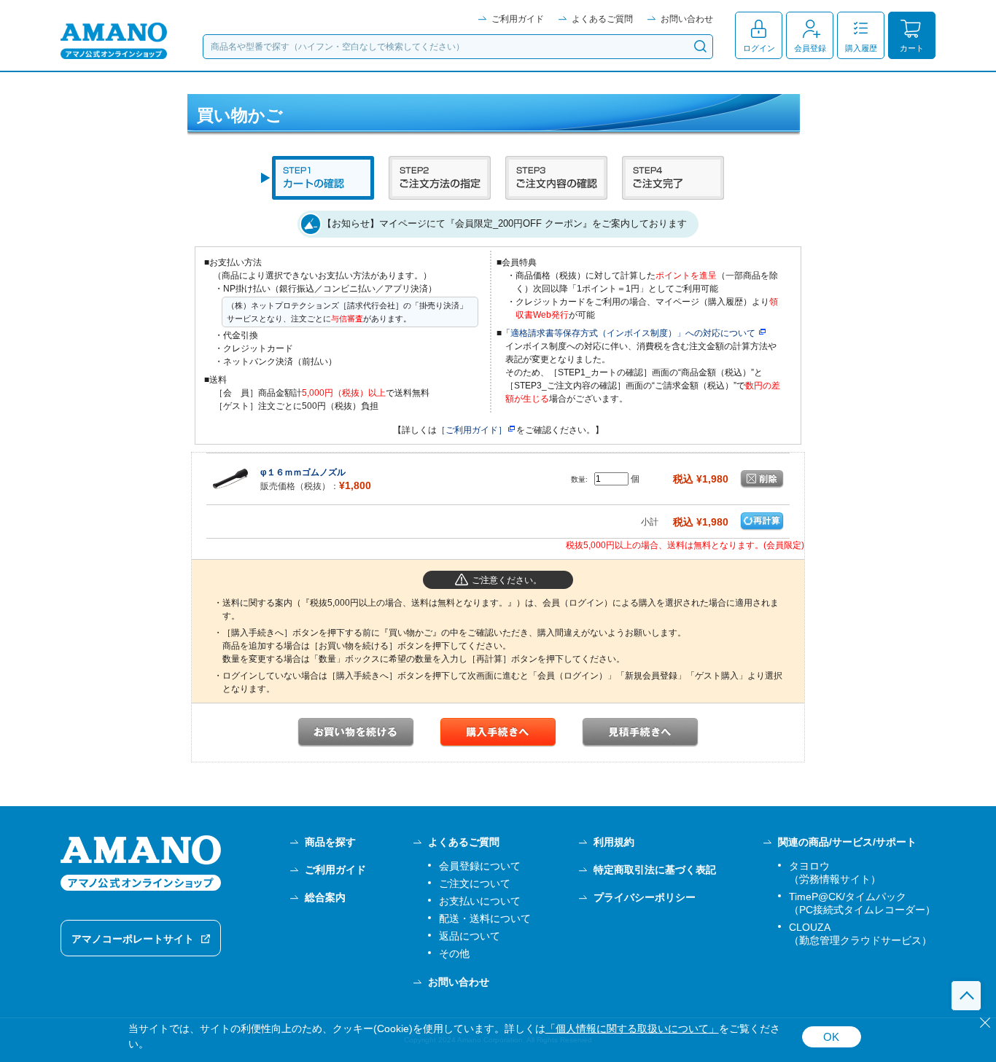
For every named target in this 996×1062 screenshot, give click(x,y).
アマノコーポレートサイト (132, 939)
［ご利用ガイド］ (472, 430)
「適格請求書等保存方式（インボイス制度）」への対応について (628, 333)
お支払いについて (480, 901)
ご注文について (474, 883)
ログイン (759, 48)
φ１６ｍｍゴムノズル (303, 472)
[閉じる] (985, 1023)
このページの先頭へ (966, 995)
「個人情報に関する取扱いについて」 (632, 1028)
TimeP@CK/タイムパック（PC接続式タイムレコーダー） (862, 903)
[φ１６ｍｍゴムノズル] (230, 478)
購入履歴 (861, 48)
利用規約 (614, 842)
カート (912, 48)
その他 (454, 953)
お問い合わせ (687, 19)
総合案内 (325, 897)
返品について (469, 936)
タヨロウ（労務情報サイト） (835, 872)
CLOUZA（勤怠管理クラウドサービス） (860, 933)
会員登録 (810, 48)
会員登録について (480, 866)
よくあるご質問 (602, 19)
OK (831, 1037)
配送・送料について (485, 918)
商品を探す (330, 842)
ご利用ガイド (517, 19)
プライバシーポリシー (645, 897)
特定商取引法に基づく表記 (655, 869)
